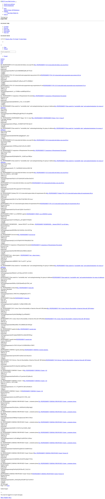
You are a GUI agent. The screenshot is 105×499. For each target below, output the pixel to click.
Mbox (2, 497)
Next (8, 485)
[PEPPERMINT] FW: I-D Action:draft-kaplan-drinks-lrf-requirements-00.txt (60, 203)
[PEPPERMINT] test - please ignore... (30, 255)
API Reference (15, 10)
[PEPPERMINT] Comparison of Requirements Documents (46, 245)
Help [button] (5, 8)
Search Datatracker (9, 5)
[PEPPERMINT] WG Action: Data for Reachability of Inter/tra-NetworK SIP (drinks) (67, 318)
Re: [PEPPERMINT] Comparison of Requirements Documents (49, 96)
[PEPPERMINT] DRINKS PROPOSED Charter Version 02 (48, 473)
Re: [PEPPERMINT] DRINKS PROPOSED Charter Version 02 (51, 453)
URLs (9, 497)
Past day (6, 28)
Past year (6, 32)
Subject (3, 59)
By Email (15, 39)
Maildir (6, 497)
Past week (6, 29)
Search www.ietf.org (9, 4)
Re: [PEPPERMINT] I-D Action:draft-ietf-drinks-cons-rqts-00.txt (51, 65)
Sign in (6, 14)
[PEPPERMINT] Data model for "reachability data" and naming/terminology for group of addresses (78, 277)
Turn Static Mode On (12, 13)
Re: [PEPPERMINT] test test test (26, 234)
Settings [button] (6, 11)
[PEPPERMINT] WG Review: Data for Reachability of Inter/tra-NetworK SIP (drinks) (68, 360)
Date (5, 47)
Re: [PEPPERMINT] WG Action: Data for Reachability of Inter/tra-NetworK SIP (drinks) (70, 308)
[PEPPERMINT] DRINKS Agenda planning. (36, 349)
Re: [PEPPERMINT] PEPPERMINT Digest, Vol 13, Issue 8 (48, 118)
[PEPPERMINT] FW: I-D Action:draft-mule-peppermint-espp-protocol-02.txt (61, 75)
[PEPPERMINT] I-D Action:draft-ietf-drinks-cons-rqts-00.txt (48, 183)
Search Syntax (7, 10)
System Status (22, 39)
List (2, 63)
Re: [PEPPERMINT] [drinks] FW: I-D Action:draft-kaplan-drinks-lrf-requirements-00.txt (70, 193)
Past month (7, 31)
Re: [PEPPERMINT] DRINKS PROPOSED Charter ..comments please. (57, 401)
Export (5, 56)
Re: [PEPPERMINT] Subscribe (25, 287)
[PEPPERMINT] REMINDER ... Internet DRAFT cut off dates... (52, 224)
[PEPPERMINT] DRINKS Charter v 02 (32, 391)
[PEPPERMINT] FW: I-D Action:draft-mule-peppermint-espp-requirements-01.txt (64, 85)
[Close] (1, 492)
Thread (6, 49)
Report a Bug (8, 39)
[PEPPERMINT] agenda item (24, 339)
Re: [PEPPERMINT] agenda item (27, 329)
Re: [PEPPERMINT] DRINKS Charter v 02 (35, 370)
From (2, 60)
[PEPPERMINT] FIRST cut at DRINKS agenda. (39, 214)
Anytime (6, 26)
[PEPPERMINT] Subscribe (22, 298)
